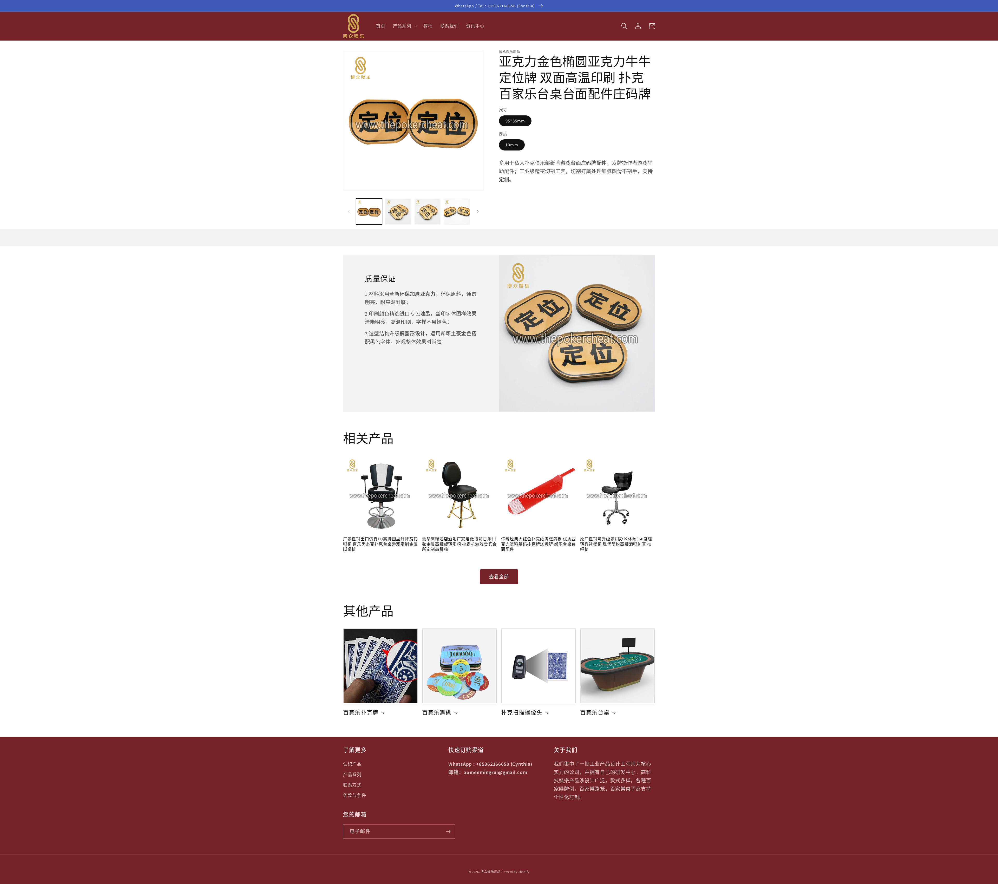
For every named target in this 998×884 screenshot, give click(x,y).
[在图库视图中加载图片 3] (428, 212)
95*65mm (515, 121)
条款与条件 (354, 795)
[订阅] (448, 831)
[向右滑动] (477, 211)
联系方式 (352, 785)
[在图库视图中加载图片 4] (457, 212)
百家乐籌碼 (437, 712)
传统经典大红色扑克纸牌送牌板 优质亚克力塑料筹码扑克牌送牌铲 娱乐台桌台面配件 (538, 544)
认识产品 (352, 764)
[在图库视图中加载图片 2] (398, 212)
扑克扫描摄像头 (521, 712)
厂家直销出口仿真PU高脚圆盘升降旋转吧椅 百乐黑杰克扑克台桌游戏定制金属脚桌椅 (380, 544)
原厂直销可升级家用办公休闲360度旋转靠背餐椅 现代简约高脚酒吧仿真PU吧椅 (616, 544)
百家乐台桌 (595, 712)
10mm (511, 145)
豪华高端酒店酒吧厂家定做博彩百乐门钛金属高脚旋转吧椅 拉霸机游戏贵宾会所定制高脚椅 (459, 544)
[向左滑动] (348, 211)
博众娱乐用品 (491, 872)
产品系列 (352, 774)
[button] (404, 26)
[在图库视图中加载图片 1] (369, 212)
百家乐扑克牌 (360, 712)
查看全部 (499, 577)
